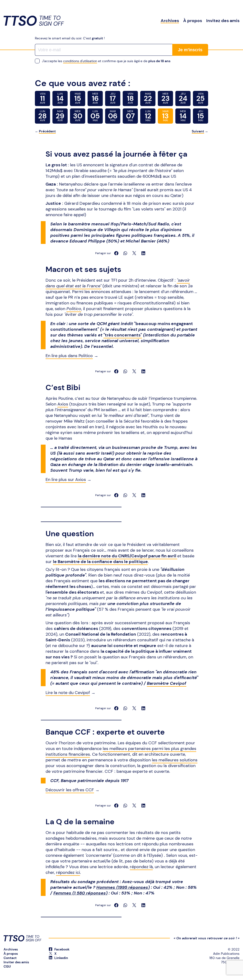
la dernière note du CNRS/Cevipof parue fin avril (127, 556)
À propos (192, 20)
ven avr (42, 98)
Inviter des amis (16, 962)
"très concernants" (122, 335)
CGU (7, 966)
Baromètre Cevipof (166, 683)
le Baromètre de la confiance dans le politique (100, 561)
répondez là (141, 867)
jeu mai (200, 115)
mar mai (112, 115)
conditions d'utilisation (80, 61)
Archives (170, 20)
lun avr (60, 98)
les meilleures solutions (174, 760)
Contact (10, 958)
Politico (73, 309)
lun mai (95, 115)
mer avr (95, 98)
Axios (62, 404)
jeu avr (113, 98)
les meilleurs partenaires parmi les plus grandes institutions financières (121, 751)
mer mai (130, 115)
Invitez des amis (222, 20)
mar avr (77, 98)
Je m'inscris (190, 49)
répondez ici (68, 872)
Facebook (62, 949)
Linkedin (61, 958)
